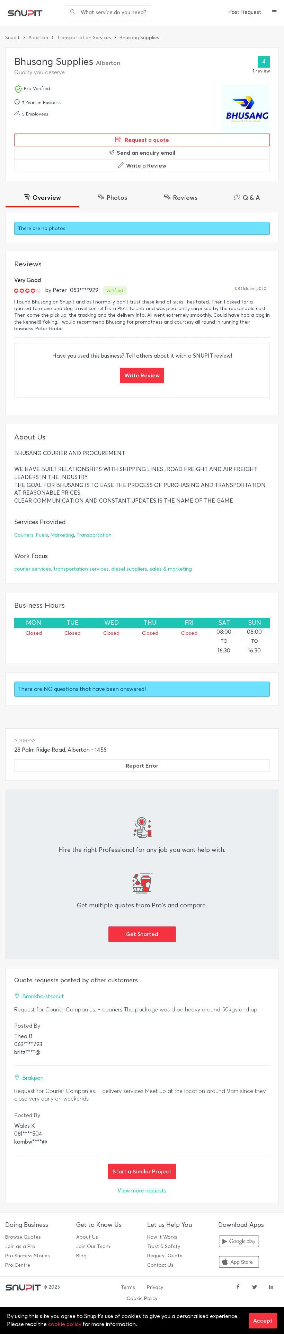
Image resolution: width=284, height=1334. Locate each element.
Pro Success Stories (27, 1256)
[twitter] (254, 1287)
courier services (32, 569)
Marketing (62, 535)
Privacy (155, 1287)
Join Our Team (93, 1246)
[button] (274, 12)
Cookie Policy (142, 1298)
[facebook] (238, 1287)
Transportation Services (84, 38)
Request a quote (146, 139)
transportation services (81, 569)
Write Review (142, 375)
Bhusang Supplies (139, 38)
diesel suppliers (129, 569)
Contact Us (160, 1265)
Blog (81, 1256)
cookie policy (64, 1324)
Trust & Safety (163, 1246)
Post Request (244, 12)
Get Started (142, 934)
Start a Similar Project (142, 1171)
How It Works (162, 1237)
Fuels (42, 535)
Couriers (24, 535)
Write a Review (146, 165)
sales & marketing (171, 569)
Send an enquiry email (146, 152)
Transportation (94, 535)
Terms (128, 1287)
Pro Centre (17, 1265)
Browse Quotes (23, 1237)
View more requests (142, 1190)
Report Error (142, 765)
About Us (87, 1237)
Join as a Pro (20, 1246)
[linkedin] (271, 1287)
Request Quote (165, 1256)
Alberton (38, 38)
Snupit (12, 38)
